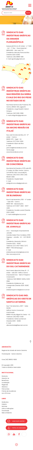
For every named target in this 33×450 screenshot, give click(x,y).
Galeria (4, 404)
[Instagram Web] (24, 434)
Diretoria (5, 376)
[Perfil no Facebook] (19, 434)
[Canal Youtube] (14, 434)
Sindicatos (5, 402)
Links (3, 408)
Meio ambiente (7, 413)
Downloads (5, 411)
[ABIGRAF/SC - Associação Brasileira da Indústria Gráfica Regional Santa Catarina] (9, 5)
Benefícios (5, 380)
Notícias (4, 406)
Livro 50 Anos (6, 393)
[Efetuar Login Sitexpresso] (9, 445)
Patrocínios (5, 389)
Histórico (5, 387)
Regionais (5, 385)
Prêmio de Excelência (9, 391)
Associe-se (5, 378)
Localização (5, 383)
